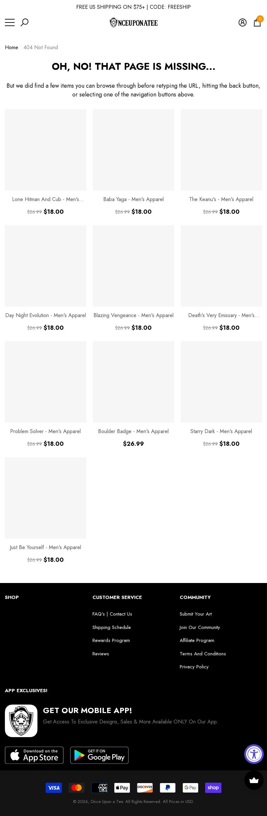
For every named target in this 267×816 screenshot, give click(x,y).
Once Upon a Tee (107, 801)
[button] (24, 22)
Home (11, 47)
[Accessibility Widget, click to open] (254, 754)
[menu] (10, 22)
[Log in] (242, 22)
